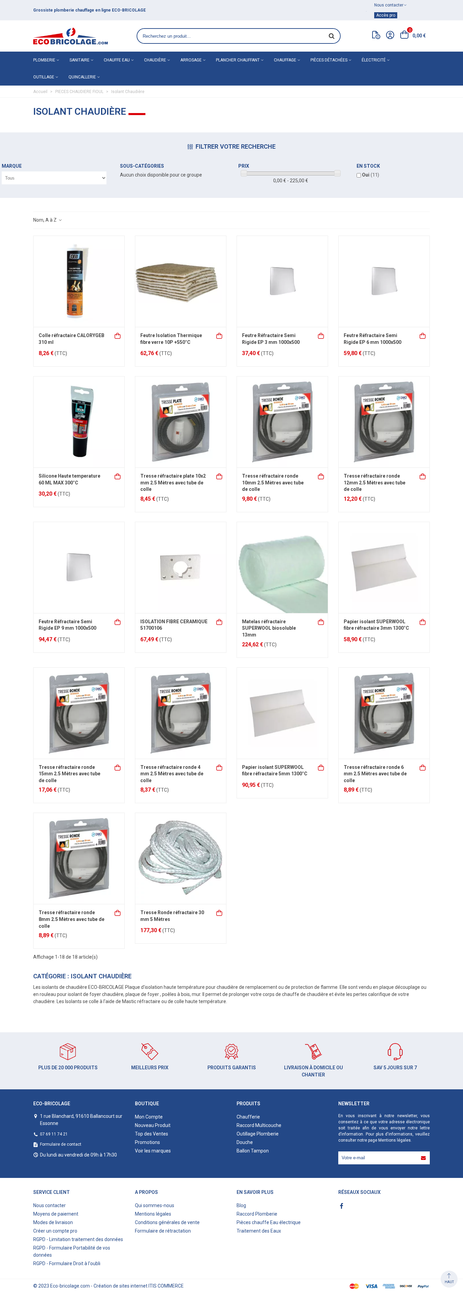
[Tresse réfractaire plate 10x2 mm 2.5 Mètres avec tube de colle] (180, 421)
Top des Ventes (151, 1134)
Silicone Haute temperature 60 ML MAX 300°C (69, 479)
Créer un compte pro (55, 1231)
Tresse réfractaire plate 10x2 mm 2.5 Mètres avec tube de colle (173, 482)
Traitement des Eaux (259, 1231)
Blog (241, 1205)
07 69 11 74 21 (54, 1134)
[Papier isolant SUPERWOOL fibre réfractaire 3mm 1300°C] (384, 567)
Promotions (147, 1142)
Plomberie (44, 60)
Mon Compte (149, 1117)
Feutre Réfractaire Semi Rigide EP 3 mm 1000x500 (271, 339)
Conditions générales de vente (167, 1222)
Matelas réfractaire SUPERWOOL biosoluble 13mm (269, 628)
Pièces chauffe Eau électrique (269, 1222)
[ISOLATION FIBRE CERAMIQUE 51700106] (180, 567)
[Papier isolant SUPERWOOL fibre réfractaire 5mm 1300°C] (282, 713)
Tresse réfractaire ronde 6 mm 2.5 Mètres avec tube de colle (375, 773)
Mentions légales (394, 1140)
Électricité (374, 60)
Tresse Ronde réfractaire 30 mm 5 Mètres (172, 916)
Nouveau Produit (152, 1125)
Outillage (43, 77)
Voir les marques (153, 1150)
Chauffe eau (117, 60)
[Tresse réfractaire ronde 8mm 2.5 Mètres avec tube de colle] (79, 858)
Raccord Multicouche (259, 1125)
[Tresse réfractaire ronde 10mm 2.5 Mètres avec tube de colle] (282, 421)
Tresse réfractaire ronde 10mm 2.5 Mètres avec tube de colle (273, 482)
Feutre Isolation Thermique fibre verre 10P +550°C (171, 339)
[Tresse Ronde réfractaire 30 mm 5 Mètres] (180, 858)
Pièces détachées (328, 60)
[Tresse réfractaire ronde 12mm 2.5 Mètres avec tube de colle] (384, 421)
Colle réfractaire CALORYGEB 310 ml (71, 339)
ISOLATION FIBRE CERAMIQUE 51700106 (173, 625)
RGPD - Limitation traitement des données (78, 1239)
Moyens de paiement (55, 1214)
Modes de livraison (53, 1222)
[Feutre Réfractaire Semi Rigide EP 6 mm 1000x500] (384, 281)
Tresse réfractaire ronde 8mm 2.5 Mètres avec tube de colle (71, 919)
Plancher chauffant (238, 60)
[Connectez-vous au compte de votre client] (390, 36)
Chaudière (155, 60)
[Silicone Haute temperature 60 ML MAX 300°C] (79, 421)
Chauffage (285, 60)
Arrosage (191, 60)
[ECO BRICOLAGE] (70, 35)
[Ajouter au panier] (118, 335)
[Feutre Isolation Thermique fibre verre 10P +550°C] (180, 281)
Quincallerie (82, 77)
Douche (245, 1142)
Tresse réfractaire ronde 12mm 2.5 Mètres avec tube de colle (374, 482)
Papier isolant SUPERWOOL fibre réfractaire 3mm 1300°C (376, 625)
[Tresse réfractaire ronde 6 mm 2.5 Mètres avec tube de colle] (384, 713)
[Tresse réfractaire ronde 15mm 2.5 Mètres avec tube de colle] (79, 713)
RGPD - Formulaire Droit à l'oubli (66, 1263)
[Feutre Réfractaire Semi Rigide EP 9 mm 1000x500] (79, 567)
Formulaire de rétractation (163, 1231)
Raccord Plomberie (257, 1214)
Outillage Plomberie (258, 1134)
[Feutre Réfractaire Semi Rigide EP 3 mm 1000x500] (282, 281)
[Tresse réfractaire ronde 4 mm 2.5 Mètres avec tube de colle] (180, 713)
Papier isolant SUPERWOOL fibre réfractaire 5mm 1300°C (274, 770)
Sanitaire (79, 60)
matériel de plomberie (115, 10)
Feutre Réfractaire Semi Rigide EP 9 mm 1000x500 (67, 625)
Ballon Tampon (253, 1150)
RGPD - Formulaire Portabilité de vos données (71, 1251)
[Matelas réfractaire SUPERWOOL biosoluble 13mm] (282, 567)
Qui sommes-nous (154, 1205)
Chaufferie (248, 1117)
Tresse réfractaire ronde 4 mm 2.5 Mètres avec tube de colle (171, 773)
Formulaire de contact (60, 1144)
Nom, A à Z (45, 220)
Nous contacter (49, 1205)
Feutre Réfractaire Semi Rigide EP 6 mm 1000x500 (372, 339)
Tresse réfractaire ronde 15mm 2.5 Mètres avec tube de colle (69, 773)
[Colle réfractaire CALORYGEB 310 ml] (79, 281)
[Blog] (376, 36)
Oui (370, 175)
